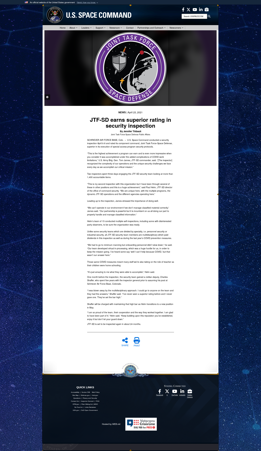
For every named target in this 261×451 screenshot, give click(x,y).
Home (63, 27)
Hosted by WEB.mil (111, 424)
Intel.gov (95, 395)
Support (99, 27)
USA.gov (76, 410)
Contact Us (75, 401)
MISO (96, 404)
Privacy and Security (90, 398)
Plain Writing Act (87, 404)
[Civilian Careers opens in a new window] (207, 9)
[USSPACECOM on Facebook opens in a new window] (183, 9)
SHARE (125, 345)
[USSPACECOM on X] (167, 392)
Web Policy (96, 392)
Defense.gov (85, 395)
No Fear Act (78, 407)
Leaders (85, 27)
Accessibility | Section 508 (80, 392)
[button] (88, 2)
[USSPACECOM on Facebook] (159, 392)
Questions (77, 398)
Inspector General (87, 401)
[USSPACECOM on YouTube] (195, 9)
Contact (130, 27)
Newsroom (115, 27)
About (72, 27)
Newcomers (175, 27)
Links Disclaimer (90, 407)
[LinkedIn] (182, 392)
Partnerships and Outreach (150, 27)
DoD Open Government (89, 410)
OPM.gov (76, 404)
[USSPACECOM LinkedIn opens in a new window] (201, 9)
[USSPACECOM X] (188, 9)
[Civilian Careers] (190, 392)
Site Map (75, 395)
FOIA (97, 401)
